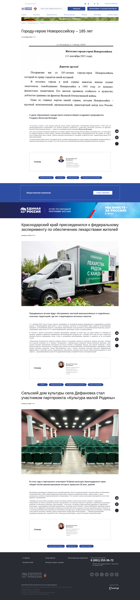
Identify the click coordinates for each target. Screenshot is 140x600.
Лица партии (36, 14)
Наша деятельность (52, 14)
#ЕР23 (42, 384)
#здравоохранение (56, 384)
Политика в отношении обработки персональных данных (38, 592)
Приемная (84, 14)
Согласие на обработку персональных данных (34, 594)
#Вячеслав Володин (46, 177)
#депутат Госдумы (86, 546)
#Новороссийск (73, 177)
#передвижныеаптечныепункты (76, 384)
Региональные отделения (78, 558)
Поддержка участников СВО (70, 19)
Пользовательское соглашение (30, 589)
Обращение (76, 8)
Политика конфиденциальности (30, 591)
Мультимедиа (97, 14)
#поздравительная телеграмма (91, 177)
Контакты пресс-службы (54, 562)
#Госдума (60, 177)
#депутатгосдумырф (95, 384)
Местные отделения (69, 14)
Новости (42, 23)
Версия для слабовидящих (111, 3)
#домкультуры (72, 546)
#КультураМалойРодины (56, 546)
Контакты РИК (28, 562)
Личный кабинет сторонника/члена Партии (103, 8)
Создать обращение (102, 193)
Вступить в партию (113, 14)
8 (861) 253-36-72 (102, 560)
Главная (23, 23)
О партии (23, 14)
